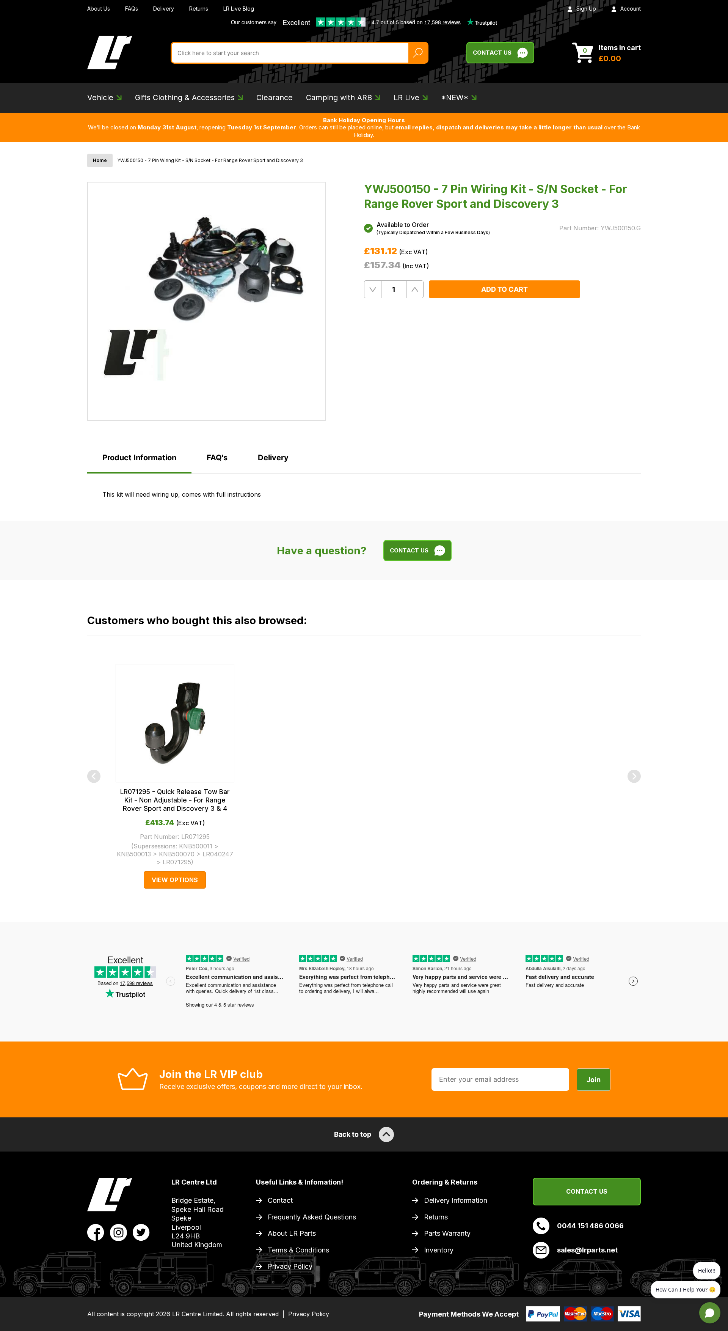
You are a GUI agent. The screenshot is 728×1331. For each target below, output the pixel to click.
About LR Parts (292, 1233)
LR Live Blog (238, 8)
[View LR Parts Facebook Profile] (95, 1232)
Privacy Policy (290, 1266)
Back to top (352, 1134)
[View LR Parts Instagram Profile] (118, 1232)
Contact (280, 1200)
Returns (198, 8)
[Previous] (93, 776)
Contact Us (492, 52)
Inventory (438, 1250)
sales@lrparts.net (587, 1250)
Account (630, 8)
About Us (98, 8)
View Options (175, 880)
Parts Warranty (447, 1233)
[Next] (634, 776)
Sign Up (586, 8)
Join (594, 1080)
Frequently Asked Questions (312, 1217)
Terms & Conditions (298, 1250)
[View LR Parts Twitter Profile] (141, 1232)
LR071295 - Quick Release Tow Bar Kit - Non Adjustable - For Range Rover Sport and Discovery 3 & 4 (175, 800)
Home (100, 160)
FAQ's (217, 457)
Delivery (163, 8)
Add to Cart (504, 289)
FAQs (131, 8)
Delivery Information (455, 1200)
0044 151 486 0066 (590, 1226)
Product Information (139, 457)
